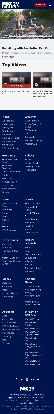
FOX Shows (7, 247)
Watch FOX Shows (10, 257)
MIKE (27, 247)
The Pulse (29, 271)
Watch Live (40, 5)
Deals (5, 289)
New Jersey (7, 131)
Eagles (5, 213)
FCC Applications (10, 326)
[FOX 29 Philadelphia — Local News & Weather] (10, 4)
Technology (7, 296)
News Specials (31, 219)
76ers (4, 223)
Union (5, 226)
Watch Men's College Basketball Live (33, 346)
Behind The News (33, 254)
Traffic (5, 175)
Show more (8, 56)
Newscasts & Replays (31, 208)
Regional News (30, 280)
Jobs (4, 339)
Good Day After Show (9, 160)
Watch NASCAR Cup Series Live (32, 333)
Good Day (8, 155)
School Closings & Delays (33, 125)
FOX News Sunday (10, 148)
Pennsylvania (8, 127)
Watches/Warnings (33, 140)
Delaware (6, 134)
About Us (8, 311)
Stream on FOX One (31, 313)
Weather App (31, 143)
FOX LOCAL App (32, 286)
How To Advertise (10, 329)
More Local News (10, 137)
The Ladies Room (33, 268)
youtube (32, 379)
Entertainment (12, 240)
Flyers (5, 216)
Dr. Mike (6, 192)
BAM (27, 251)
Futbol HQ (7, 209)
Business (6, 283)
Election (28, 159)
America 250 (8, 120)
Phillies (5, 219)
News (6, 116)
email (38, 379)
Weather (30, 116)
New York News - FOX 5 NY (33, 297)
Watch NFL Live (32, 319)
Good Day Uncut (10, 188)
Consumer (7, 286)
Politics (29, 155)
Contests (6, 244)
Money (6, 279)
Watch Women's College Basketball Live (33, 355)
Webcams (29, 222)
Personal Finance (10, 293)
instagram (27, 379)
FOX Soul (29, 225)
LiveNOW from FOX (32, 214)
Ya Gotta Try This (10, 181)
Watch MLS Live (32, 364)
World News (8, 144)
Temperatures (31, 137)
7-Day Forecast (32, 120)
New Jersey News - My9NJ (33, 291)
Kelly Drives (30, 261)
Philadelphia (7, 124)
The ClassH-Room (10, 251)
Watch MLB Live (32, 328)
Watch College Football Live (31, 323)
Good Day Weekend (7, 166)
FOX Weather (31, 130)
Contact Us (7, 319)
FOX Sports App (9, 230)
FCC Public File (9, 322)
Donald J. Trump (32, 166)
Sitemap (6, 343)
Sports (6, 199)
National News (9, 141)
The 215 (28, 264)
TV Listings (7, 336)
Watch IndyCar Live (31, 339)
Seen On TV (7, 185)
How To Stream (32, 203)
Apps (4, 315)
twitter (21, 379)
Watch (29, 199)
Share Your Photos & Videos (11, 262)
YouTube (29, 229)
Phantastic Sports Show (10, 204)
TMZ (4, 254)
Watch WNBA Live (33, 361)
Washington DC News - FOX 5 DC (33, 303)
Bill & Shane (30, 257)
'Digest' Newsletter (11, 171)
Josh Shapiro (30, 169)
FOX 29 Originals (30, 241)
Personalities (8, 332)
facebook (16, 379)
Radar (27, 133)
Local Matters (31, 232)
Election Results (32, 163)
